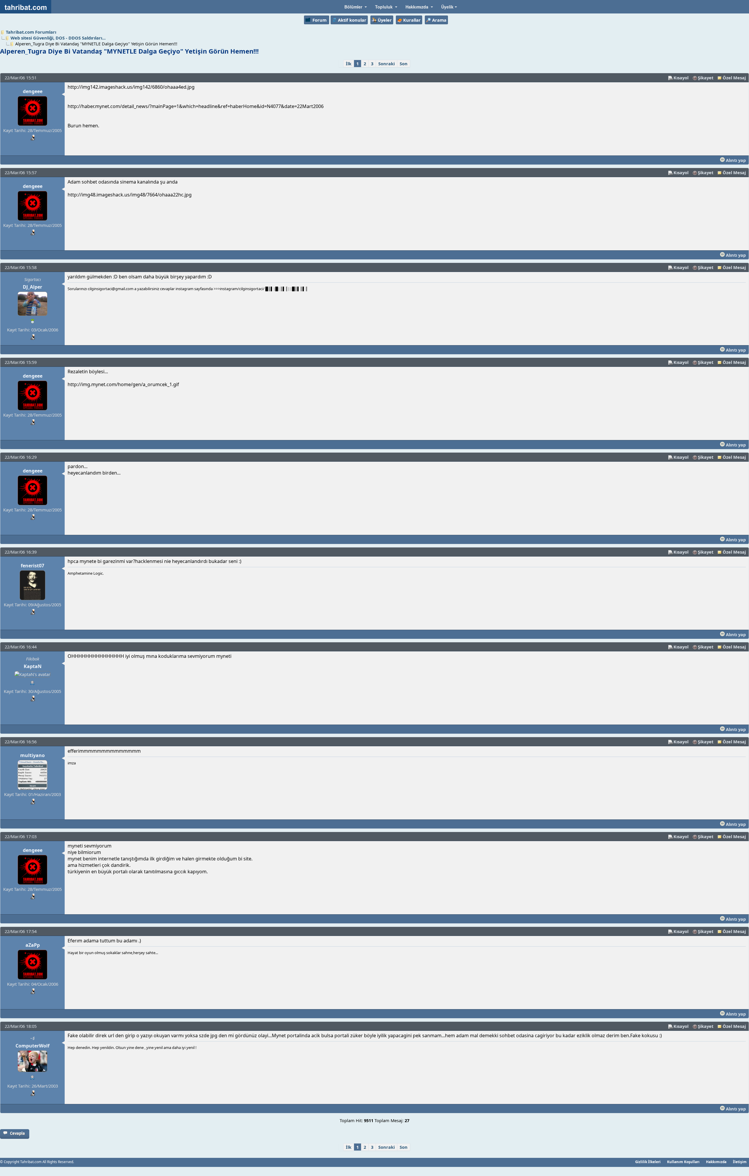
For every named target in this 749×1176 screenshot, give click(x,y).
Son (404, 63)
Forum (319, 20)
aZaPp (32, 945)
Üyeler (385, 20)
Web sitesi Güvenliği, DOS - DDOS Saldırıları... (58, 38)
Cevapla (17, 1133)
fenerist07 (32, 565)
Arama (439, 20)
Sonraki (386, 63)
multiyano (32, 755)
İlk (348, 63)
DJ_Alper (32, 287)
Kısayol (681, 78)
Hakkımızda (716, 1161)
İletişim (740, 1161)
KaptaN (33, 666)
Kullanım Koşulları (683, 1161)
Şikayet (705, 78)
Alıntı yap (735, 160)
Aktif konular (352, 20)
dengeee (32, 91)
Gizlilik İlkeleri (648, 1161)
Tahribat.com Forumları (31, 32)
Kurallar (412, 20)
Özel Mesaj (734, 78)
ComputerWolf (32, 1046)
